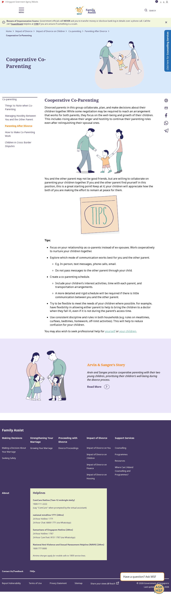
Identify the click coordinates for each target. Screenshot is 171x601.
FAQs (32, 571)
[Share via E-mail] (166, 108)
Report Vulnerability (11, 583)
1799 (36, 23)
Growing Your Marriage (41, 448)
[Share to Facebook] (166, 116)
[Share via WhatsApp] (166, 123)
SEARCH (152, 10)
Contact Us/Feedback (12, 571)
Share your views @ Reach (103, 583)
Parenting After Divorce (96, 31)
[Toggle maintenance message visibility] (157, 2)
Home (9, 31)
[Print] (166, 101)
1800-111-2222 (40, 504)
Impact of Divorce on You (99, 448)
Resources (120, 460)
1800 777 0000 (40, 548)
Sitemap (78, 583)
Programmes (121, 454)
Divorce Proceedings (68, 448)
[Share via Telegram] (166, 131)
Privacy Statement (58, 583)
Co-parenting (74, 31)
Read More (94, 387)
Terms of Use (35, 583)
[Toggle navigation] (21, 10)
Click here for (167, 51)
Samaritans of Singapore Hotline (49, 529)
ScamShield (17, 23)
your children (127, 331)
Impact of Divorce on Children (50, 31)
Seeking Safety (9, 458)
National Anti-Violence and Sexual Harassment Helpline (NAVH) (65, 544)
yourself (110, 331)
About (5, 493)
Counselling (120, 448)
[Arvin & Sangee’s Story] (46, 376)
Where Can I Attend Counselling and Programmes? (124, 471)
